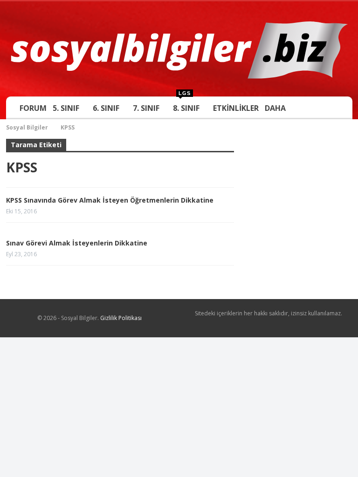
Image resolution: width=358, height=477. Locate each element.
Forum (34, 108)
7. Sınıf (145, 108)
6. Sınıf (106, 108)
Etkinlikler (233, 108)
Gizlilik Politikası (121, 318)
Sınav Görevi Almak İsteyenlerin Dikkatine (76, 242)
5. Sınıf (67, 108)
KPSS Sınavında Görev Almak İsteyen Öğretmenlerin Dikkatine (109, 200)
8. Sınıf (185, 105)
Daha (272, 108)
